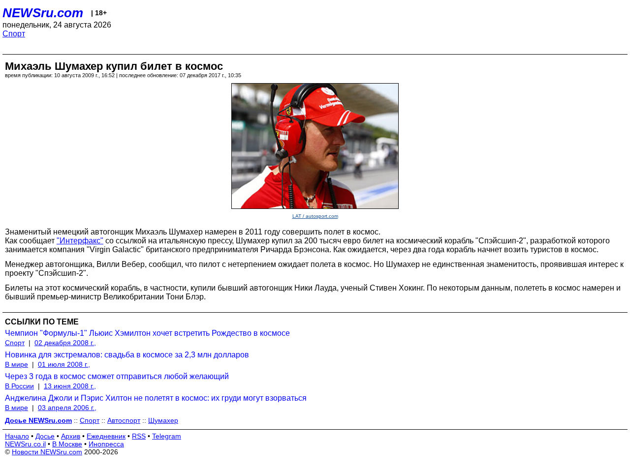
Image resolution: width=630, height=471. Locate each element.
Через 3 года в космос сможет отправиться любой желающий (117, 376)
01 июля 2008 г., (64, 364)
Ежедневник (106, 436)
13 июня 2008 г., (70, 386)
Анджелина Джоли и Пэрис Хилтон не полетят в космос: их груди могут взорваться (156, 398)
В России (19, 386)
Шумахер (163, 420)
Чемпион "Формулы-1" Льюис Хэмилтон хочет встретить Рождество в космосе (147, 333)
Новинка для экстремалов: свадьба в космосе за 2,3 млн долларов (127, 355)
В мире (16, 364)
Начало (17, 436)
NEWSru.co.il (25, 444)
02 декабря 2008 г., (65, 343)
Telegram (166, 436)
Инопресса (106, 444)
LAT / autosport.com (315, 216)
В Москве (67, 444)
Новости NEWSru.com (47, 452)
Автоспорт (123, 420)
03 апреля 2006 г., (67, 408)
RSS (139, 436)
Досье (45, 436)
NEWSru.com (42, 12)
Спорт (13, 33)
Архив (70, 436)
